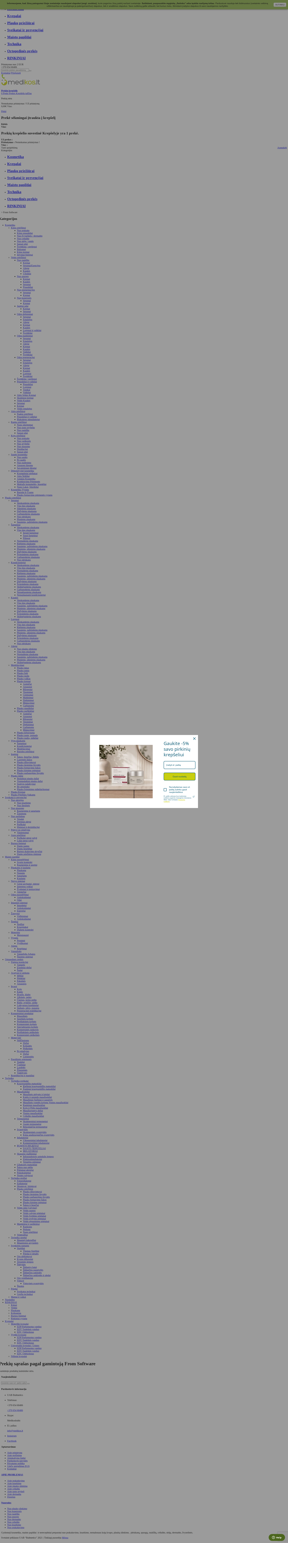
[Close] (194, 738)
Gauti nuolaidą (179, 776)
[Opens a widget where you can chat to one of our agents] (276, 1538)
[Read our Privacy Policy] (193, 796)
